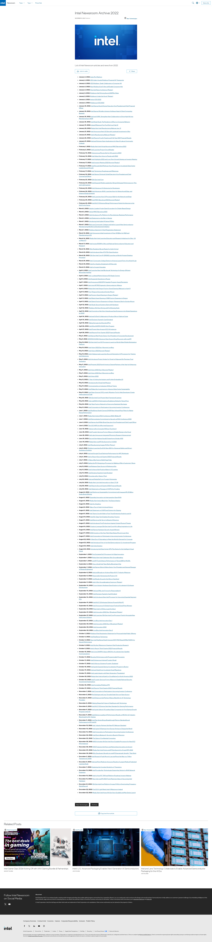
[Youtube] (9, 904)
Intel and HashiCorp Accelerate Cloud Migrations (106, 670)
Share (133, 71)
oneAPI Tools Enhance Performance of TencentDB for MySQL (111, 561)
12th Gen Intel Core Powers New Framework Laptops (105, 398)
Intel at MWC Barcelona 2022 (98, 212)
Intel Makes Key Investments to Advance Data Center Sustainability (109, 389)
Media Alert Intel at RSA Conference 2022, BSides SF (104, 416)
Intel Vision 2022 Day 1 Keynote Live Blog (101, 347)
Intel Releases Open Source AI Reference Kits (102, 466)
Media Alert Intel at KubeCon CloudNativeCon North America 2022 (112, 676)
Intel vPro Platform (96, 77)
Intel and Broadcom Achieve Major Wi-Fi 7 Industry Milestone (111, 572)
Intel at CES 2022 (95, 99)
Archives (94, 805)
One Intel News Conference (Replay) (101, 90)
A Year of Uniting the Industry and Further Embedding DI (105, 379)
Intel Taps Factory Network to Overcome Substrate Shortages (108, 404)
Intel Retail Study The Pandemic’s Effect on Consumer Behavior (110, 122)
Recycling (89, 931)
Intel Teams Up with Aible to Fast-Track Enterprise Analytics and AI (110, 513)
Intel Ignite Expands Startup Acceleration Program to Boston (109, 667)
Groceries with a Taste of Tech (97, 476)
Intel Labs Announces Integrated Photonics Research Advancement (110, 435)
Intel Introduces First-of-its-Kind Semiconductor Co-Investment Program (113, 542)
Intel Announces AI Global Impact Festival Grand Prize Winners (112, 605)
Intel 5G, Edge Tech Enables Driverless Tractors (105, 517)
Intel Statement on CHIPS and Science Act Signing (105, 510)
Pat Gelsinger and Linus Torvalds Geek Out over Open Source (110, 694)
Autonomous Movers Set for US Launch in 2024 (106, 153)
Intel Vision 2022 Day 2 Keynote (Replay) (101, 370)
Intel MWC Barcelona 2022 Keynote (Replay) (106, 200)
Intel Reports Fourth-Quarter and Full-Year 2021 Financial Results (111, 138)
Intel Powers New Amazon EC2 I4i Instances (102, 329)
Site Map (82, 931)
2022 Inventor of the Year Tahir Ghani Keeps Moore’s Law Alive (109, 533)
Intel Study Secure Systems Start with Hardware (104, 305)
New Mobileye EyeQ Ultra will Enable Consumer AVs (106, 86)
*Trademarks (47, 931)
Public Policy (90, 921)
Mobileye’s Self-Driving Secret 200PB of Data (104, 93)
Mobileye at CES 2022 (97, 103)
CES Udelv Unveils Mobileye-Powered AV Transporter (107, 80)
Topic (21, 3)
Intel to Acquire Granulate (98, 267)
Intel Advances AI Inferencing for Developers (106, 188)
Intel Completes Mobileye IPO (100, 685)
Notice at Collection (114, 931)
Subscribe (206, 3)
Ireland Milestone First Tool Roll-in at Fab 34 (104, 125)
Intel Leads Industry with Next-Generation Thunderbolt (108, 673)
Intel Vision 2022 (93, 376)
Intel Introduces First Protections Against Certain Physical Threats (110, 523)
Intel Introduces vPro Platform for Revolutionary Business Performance (111, 215)
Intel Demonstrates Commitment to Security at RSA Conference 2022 (110, 419)
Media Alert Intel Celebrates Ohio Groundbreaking (107, 557)
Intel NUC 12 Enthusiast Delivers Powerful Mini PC (108, 602)
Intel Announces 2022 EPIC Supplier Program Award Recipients (108, 282)
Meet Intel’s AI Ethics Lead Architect (104, 609)
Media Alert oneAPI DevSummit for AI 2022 (103, 442)
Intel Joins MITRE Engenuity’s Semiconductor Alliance (105, 285)
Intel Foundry (79, 830)
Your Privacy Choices (99, 931)
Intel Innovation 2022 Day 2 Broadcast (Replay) (108, 624)
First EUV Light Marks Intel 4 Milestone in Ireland (108, 789)
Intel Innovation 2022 (99, 627)
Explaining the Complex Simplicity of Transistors (107, 767)
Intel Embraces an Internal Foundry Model (103, 660)
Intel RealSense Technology (99, 637)
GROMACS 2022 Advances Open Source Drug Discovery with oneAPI (109, 339)
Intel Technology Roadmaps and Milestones (104, 171)
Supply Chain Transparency (71, 931)
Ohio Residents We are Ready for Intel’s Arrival (104, 249)
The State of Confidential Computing (104, 738)
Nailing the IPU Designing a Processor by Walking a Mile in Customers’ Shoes (111, 463)
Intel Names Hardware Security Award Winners (104, 530)
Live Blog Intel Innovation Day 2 (103, 630)
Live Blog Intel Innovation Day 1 (102, 620)
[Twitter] (5, 904)
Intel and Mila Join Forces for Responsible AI (107, 591)
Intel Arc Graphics (95, 504)
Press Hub (38, 3)
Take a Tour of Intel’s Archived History (101, 507)
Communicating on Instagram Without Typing (102, 386)
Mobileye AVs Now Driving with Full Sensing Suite (104, 308)
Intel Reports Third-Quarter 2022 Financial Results (106, 688)
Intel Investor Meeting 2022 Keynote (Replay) (105, 162)
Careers (57, 921)
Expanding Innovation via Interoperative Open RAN (105, 497)
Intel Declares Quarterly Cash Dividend (101, 319)
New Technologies (82, 805)
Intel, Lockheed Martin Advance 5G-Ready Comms (104, 275)
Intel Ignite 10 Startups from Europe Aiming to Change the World (112, 728)
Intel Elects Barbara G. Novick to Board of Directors (108, 735)
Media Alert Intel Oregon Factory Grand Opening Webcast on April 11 (109, 288)
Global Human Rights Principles (35, 936)
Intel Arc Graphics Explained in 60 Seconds (103, 264)
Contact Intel (41, 921)
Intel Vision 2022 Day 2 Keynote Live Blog (101, 373)
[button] (82, 71)
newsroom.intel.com (138, 899)
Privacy (60, 931)
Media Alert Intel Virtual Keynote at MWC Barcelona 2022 (108, 146)
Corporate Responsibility (69, 921)
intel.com (149, 899)
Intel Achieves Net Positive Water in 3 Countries (103, 469)
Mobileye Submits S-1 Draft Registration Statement (105, 230)
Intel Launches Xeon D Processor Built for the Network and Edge (112, 196)
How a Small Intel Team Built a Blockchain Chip (106, 564)
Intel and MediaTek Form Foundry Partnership (103, 479)
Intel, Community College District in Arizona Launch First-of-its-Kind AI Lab (113, 261)
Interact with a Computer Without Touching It (103, 429)
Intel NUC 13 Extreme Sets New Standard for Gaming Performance (112, 706)
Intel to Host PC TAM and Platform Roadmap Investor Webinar (112, 775)
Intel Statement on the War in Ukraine (100, 218)
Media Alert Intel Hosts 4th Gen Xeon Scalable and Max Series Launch (114, 792)
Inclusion (82, 921)
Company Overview (29, 921)
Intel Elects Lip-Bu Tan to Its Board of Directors (104, 520)
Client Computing (12, 830)
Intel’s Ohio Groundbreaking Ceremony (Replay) (107, 582)
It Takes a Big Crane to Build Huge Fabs (100, 460)
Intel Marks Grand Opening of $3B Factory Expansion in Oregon (108, 298)
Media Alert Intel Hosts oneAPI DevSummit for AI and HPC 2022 (113, 750)
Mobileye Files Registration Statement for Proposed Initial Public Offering (113, 633)
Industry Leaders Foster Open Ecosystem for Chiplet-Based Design (110, 208)
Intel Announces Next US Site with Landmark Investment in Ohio (110, 131)
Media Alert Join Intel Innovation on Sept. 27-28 (103, 482)
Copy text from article (107, 813)
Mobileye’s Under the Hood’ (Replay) (101, 96)
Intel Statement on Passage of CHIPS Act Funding (104, 489)
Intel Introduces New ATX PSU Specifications (104, 252)
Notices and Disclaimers (145, 934)
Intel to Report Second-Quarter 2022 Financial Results (104, 457)
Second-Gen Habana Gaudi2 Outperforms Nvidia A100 (106, 438)
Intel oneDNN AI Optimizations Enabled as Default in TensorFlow (109, 401)
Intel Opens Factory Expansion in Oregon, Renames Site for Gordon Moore (111, 301)
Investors (50, 921)
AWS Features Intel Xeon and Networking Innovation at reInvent (112, 747)
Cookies (54, 931)
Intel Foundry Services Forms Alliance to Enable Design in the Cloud (110, 432)
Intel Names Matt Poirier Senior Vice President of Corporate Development (111, 336)
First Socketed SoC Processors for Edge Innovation (108, 554)
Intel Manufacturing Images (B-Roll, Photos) (101, 445)
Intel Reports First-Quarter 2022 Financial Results (104, 332)
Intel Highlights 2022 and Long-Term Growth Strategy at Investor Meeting (114, 159)
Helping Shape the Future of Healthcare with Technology (109, 703)
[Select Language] (198, 3)
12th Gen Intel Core (98, 179)
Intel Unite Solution (96, 546)
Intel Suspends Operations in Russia (99, 279)
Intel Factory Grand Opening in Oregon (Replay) (103, 295)
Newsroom (11, 3)
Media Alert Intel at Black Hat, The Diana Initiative (105, 501)
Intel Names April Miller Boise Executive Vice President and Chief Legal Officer (112, 422)
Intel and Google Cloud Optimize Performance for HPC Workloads (108, 453)
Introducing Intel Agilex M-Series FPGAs (101, 221)
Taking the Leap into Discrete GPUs (100, 323)
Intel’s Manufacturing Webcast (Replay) (103, 135)
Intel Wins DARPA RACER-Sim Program (101, 326)
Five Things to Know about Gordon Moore (101, 292)
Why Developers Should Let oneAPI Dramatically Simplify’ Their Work (114, 753)
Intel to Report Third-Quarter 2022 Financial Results (106, 648)
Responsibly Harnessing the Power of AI (104, 576)
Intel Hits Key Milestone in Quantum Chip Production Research (109, 645)
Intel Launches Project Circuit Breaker (102, 150)
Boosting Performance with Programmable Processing (107, 657)
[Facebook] (24, 926)
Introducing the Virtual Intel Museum (99, 383)
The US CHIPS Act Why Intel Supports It (100, 425)
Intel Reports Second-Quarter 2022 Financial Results (105, 486)
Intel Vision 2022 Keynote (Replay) (99, 351)
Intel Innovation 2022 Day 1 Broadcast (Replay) (107, 612)
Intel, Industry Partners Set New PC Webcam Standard (109, 725)
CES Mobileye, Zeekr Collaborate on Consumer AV (106, 83)
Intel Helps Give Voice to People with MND (105, 156)
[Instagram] (44, 926)
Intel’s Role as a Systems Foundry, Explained (104, 663)
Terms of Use (38, 931)
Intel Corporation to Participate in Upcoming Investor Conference (112, 691)
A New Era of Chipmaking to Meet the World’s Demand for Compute (111, 539)
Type (29, 3)
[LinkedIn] (34, 926)
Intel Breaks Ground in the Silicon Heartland (105, 579)
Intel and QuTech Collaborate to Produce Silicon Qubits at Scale (108, 316)
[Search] (193, 3)
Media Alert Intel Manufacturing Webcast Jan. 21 (106, 128)
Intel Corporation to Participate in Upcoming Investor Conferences (109, 407)
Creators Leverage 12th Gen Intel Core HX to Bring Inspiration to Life (111, 526)
